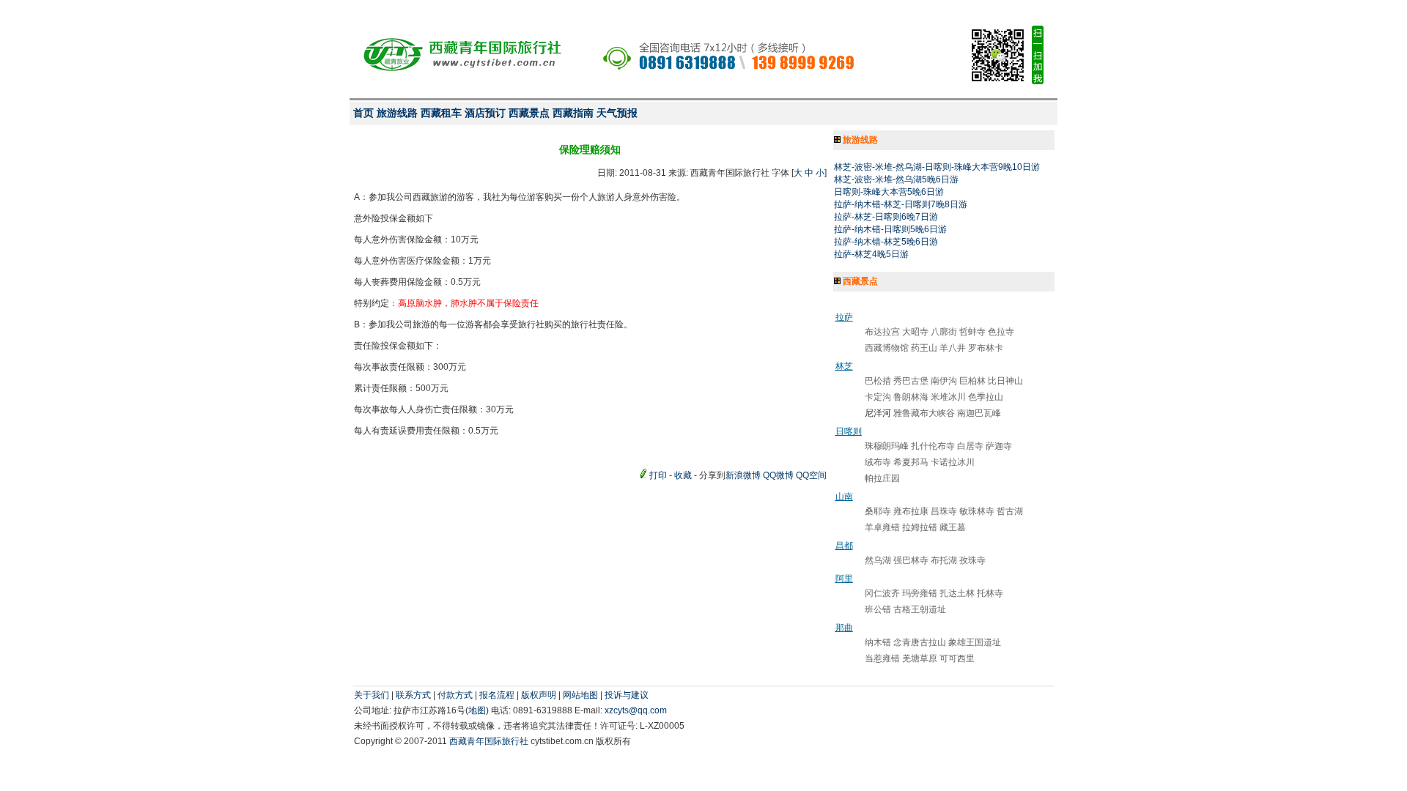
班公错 (878, 609)
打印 (658, 475)
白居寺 (970, 446)
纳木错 (878, 642)
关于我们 (371, 695)
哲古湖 (1010, 511)
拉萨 (844, 317)
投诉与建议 (627, 695)
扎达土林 (957, 593)
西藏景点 (529, 113)
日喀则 (848, 431)
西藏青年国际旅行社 (488, 741)
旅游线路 (397, 113)
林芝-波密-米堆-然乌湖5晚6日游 (896, 179)
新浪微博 (743, 475)
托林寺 (990, 593)
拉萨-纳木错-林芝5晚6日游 (886, 242)
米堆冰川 (948, 397)
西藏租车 (441, 113)
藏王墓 (952, 527)
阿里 (844, 578)
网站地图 (580, 695)
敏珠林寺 (976, 511)
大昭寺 (915, 332)
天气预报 (617, 113)
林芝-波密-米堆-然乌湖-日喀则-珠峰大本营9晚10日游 (937, 167)
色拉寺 (1001, 332)
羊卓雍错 (882, 527)
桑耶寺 (878, 511)
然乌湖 (878, 560)
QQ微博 (778, 475)
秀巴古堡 (910, 381)
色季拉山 (985, 397)
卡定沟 (878, 397)
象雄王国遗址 (974, 642)
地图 (477, 710)
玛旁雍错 (919, 593)
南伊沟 (944, 381)
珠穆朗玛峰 (887, 446)
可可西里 (957, 658)
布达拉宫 (882, 332)
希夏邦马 (910, 462)
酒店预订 (485, 113)
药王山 (924, 348)
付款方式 (455, 695)
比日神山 (1005, 381)
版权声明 (538, 695)
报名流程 (496, 695)
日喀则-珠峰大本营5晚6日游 (889, 192)
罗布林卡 (985, 348)
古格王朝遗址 (919, 609)
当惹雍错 (882, 658)
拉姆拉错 (919, 527)
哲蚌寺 (972, 332)
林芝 (844, 366)
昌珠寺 (944, 511)
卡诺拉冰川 (953, 462)
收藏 (683, 475)
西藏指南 (573, 113)
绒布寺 (878, 462)
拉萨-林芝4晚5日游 (871, 254)
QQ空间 (811, 475)
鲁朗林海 (910, 397)
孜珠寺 (972, 560)
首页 (363, 113)
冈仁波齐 (882, 593)
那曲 (844, 628)
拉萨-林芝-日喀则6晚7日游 (886, 217)
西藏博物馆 (887, 348)
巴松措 (878, 381)
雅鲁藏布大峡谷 (924, 413)
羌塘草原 (919, 658)
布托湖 (944, 560)
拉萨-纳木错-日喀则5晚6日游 (890, 229)
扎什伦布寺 (933, 446)
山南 (844, 496)
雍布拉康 (910, 511)
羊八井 (952, 348)
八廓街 (944, 332)
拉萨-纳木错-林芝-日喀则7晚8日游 (900, 204)
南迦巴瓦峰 (979, 413)
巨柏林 (972, 381)
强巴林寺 (910, 560)
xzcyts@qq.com (636, 710)
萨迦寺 (999, 446)
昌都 (844, 546)
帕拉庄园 (882, 478)
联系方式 (413, 695)
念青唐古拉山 (919, 642)
